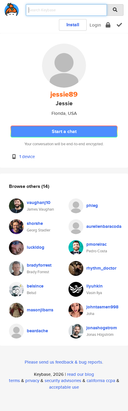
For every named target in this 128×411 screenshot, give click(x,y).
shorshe (35, 223)
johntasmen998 (102, 307)
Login (95, 25)
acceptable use (64, 387)
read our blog (80, 374)
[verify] (119, 25)
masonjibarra (40, 310)
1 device (27, 156)
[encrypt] (108, 25)
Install (72, 24)
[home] (11, 8)
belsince (35, 286)
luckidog (35, 247)
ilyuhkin (94, 286)
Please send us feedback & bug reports (63, 362)
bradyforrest (39, 265)
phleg (92, 205)
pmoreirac (96, 244)
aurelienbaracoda (103, 226)
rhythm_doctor (101, 268)
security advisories (63, 380)
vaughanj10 (38, 202)
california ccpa (101, 380)
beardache (37, 330)
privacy (32, 380)
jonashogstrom (101, 328)
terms (14, 380)
